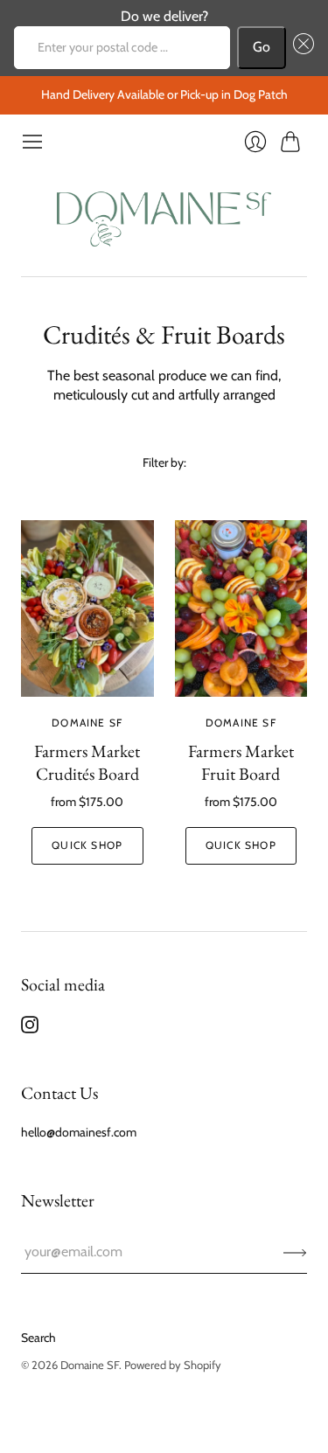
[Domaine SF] (164, 214)
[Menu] (32, 141)
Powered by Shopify (172, 1365)
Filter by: (164, 462)
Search (38, 1337)
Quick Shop (87, 845)
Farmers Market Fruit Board (241, 762)
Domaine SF (87, 722)
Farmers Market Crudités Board (87, 762)
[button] (300, 47)
